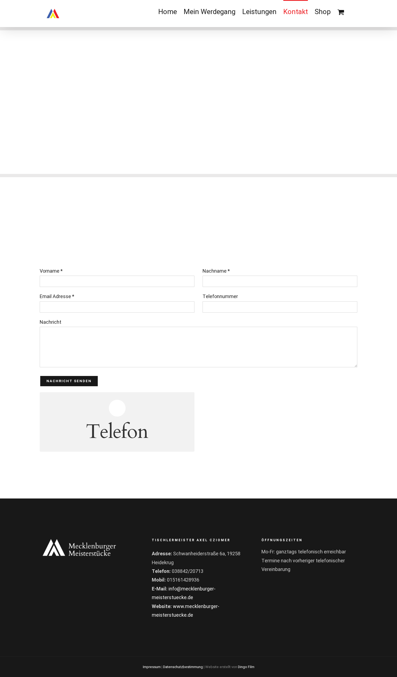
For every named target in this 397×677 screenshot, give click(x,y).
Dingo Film (246, 666)
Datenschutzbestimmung (183, 666)
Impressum (152, 666)
